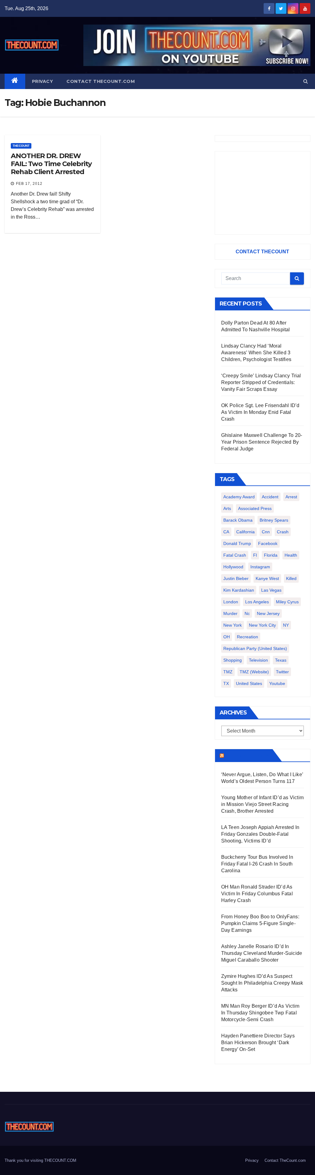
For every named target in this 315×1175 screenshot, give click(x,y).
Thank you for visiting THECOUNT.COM (40, 1160)
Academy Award (239, 496)
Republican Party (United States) (255, 648)
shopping (232, 660)
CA (226, 531)
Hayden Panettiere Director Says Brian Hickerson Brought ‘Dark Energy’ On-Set (258, 1042)
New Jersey (268, 613)
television (258, 660)
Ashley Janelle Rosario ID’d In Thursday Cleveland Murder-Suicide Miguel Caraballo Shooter (261, 953)
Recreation (247, 636)
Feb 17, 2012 (29, 183)
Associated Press (255, 508)
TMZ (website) (254, 671)
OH (226, 636)
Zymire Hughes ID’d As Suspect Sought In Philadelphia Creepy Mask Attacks (262, 983)
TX (226, 683)
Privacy (42, 81)
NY (286, 625)
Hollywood (233, 566)
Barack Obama (238, 520)
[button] (305, 81)
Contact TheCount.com (100, 81)
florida (270, 555)
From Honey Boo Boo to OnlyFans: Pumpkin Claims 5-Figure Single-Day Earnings (260, 923)
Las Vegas (271, 590)
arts (227, 508)
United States (249, 683)
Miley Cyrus (287, 601)
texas (280, 660)
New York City (262, 625)
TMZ (228, 671)
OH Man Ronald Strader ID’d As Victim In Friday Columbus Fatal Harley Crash (257, 893)
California (245, 531)
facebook (267, 543)
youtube (277, 683)
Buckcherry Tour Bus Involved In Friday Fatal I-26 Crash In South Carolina (257, 863)
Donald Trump (237, 543)
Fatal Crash (234, 555)
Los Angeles (257, 601)
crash (283, 531)
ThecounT (21, 145)
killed (291, 578)
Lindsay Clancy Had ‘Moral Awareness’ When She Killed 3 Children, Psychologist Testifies (256, 352)
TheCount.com (247, 755)
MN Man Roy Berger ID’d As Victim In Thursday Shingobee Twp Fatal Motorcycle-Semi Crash (260, 1012)
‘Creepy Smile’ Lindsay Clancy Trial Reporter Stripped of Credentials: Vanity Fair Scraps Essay (261, 382)
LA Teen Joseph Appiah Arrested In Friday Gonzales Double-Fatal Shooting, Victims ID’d (260, 834)
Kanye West (267, 578)
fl (255, 555)
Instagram (260, 566)
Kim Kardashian (238, 590)
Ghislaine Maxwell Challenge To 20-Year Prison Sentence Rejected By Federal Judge (261, 442)
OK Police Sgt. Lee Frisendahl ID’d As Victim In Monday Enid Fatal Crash (260, 412)
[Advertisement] (262, 192)
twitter (282, 671)
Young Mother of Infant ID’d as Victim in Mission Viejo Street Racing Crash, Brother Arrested (262, 804)
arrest (291, 496)
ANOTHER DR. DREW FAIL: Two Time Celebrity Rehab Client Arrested (51, 164)
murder (230, 613)
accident (270, 496)
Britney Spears (274, 520)
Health (291, 555)
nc (247, 613)
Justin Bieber (236, 578)
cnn (266, 531)
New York (232, 625)
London (230, 601)
